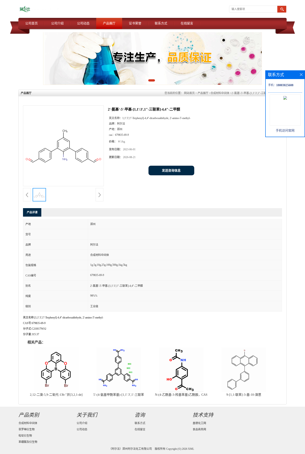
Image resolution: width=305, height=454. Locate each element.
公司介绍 (57, 23)
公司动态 (83, 23)
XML (191, 448)
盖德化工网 (199, 423)
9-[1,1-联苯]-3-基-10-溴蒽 (243, 394)
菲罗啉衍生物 (27, 429)
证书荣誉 (135, 23)
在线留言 (187, 23)
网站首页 (189, 93)
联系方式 (161, 23)
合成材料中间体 (220, 93)
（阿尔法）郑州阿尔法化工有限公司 (130, 448)
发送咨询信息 (171, 170)
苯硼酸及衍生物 (28, 442)
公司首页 (31, 23)
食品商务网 (199, 429)
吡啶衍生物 (25, 435)
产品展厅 (109, 23)
